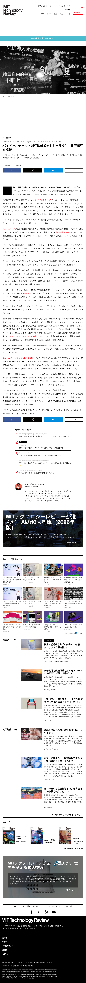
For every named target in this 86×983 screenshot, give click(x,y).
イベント (68, 14)
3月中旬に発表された (43, 200)
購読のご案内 (42, 6)
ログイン (53, 6)
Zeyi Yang (7, 165)
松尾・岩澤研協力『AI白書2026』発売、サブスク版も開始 (41, 445)
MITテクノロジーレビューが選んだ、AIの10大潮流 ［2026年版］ (41, 522)
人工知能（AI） (8, 138)
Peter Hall (48, 808)
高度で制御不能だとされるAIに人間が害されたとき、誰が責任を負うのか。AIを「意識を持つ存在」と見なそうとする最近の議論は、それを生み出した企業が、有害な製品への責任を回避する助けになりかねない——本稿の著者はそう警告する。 (63, 740)
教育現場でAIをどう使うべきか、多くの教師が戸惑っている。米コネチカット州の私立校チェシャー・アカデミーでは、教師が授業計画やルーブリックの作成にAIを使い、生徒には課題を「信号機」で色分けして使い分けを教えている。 (63, 799)
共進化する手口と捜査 (21, 839)
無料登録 (77, 12)
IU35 (42, 14)
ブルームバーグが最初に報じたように (18, 358)
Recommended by (70, 633)
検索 (66, 10)
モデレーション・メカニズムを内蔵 (22, 336)
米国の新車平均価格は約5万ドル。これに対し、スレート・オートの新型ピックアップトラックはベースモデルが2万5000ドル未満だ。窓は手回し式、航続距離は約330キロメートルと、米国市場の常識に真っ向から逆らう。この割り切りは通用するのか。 (63, 681)
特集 (56, 14)
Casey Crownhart (51, 690)
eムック (61, 14)
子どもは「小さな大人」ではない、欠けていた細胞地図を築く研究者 (45, 462)
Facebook (32, 913)
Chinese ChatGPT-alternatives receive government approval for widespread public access (32, 142)
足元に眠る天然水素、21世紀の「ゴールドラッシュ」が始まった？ (44, 435)
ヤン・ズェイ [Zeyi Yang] (34, 484)
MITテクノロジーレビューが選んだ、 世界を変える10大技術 (43, 865)
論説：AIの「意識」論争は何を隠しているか (36, 472)
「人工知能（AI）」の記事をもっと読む (65, 815)
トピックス (49, 14)
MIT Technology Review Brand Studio (57, 661)
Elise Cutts (49, 720)
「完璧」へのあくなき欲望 (77, 840)
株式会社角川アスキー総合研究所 (22, 966)
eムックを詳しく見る (72, 849)
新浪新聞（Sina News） (65, 232)
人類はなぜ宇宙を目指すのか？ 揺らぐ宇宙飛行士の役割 (40, 454)
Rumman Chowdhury (52, 749)
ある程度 (27, 293)
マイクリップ (63, 6)
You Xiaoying (50, 779)
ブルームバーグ (9, 229)
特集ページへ (72, 543)
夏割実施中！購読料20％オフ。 (43, 38)
